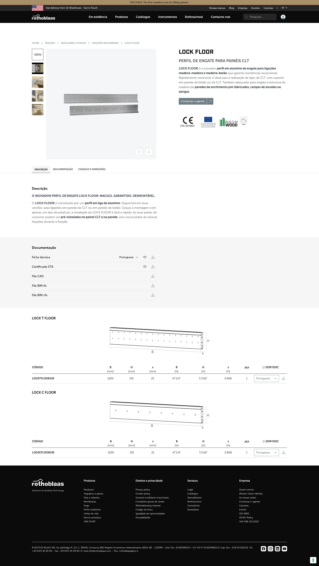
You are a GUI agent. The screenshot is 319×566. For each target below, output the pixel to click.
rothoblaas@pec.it (128, 551)
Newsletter (193, 509)
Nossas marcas (217, 8)
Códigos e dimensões (92, 169)
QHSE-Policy (246, 517)
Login (190, 489)
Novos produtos (92, 517)
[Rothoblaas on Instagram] (277, 548)
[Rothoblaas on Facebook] (263, 548)
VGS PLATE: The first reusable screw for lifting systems (159, 2)
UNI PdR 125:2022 (249, 521)
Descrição (41, 169)
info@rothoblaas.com (100, 551)
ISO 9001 (244, 513)
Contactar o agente (249, 501)
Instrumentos (167, 17)
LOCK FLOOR (132, 43)
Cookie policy (143, 493)
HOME (35, 43)
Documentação (63, 169)
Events (242, 509)
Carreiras (268, 8)
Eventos (255, 8)
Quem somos (246, 489)
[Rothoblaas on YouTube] (284, 548)
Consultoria (193, 505)
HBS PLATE (90, 521)
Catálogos (192, 493)
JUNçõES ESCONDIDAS (105, 43)
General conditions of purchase (152, 497)
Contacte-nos (220, 17)
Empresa (242, 8)
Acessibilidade (143, 517)
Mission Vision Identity (251, 493)
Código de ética (144, 509)
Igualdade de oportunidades (150, 513)
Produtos (121, 17)
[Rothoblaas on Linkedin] (270, 548)
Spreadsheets (194, 497)
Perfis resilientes (92, 509)
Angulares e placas (93, 493)
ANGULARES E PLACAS (73, 43)
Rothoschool (194, 501)
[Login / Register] (283, 17)
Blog (231, 8)
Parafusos (89, 489)
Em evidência (98, 17)
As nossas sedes (247, 497)
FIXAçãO (50, 43)
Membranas (90, 501)
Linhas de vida (91, 513)
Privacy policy (143, 489)
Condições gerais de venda (150, 501)
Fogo (86, 505)
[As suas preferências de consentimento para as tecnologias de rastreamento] (313, 560)
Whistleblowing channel (148, 505)
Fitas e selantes (92, 497)
